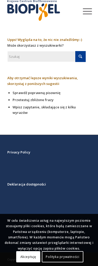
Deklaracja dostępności (26, 184)
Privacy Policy (18, 152)
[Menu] (83, 11)
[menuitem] (83, 11)
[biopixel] (40, 10)
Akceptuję (28, 257)
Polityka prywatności (62, 257)
